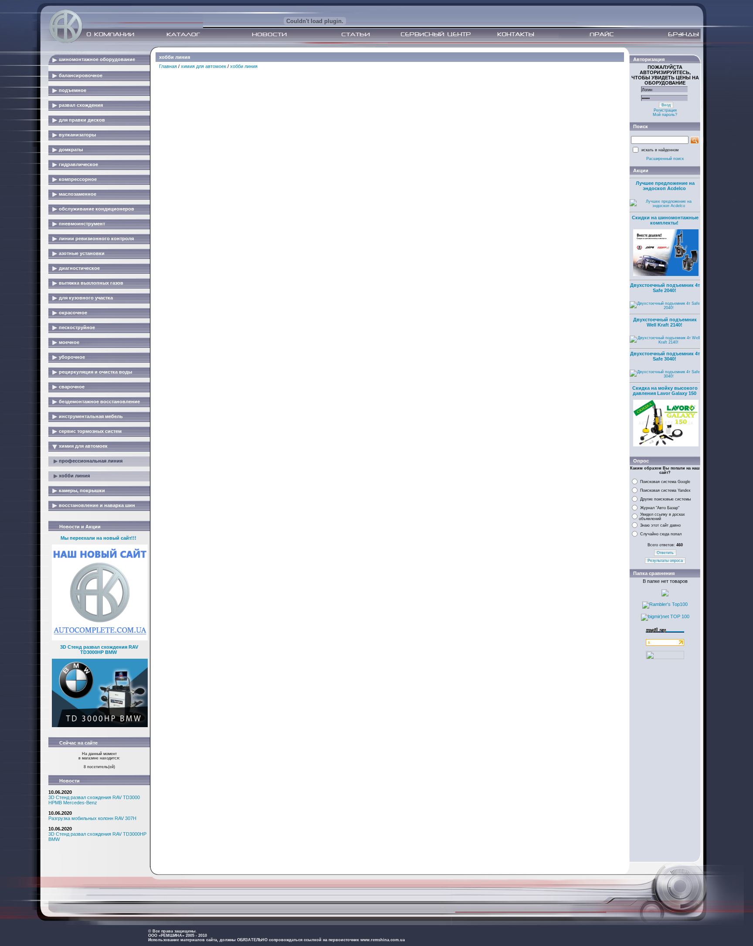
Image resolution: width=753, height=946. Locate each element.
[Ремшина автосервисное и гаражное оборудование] (66, 40)
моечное (69, 342)
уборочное (72, 357)
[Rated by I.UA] (665, 657)
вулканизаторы (77, 134)
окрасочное (73, 312)
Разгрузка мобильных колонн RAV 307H (92, 818)
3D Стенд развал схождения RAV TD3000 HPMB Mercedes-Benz (94, 800)
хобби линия (74, 475)
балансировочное (80, 75)
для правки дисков (82, 120)
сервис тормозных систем (90, 431)
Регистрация (665, 110)
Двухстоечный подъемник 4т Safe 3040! (665, 356)
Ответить (665, 553)
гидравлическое (78, 164)
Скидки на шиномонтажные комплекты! (665, 220)
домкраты (71, 149)
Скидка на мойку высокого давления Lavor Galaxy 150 (665, 390)
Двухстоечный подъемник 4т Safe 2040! (665, 287)
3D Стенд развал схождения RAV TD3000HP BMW (99, 649)
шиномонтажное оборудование (97, 59)
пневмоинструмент (82, 223)
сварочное (72, 386)
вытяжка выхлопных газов (91, 283)
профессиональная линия (90, 460)
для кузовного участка (86, 297)
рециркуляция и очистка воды (95, 371)
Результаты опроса (665, 560)
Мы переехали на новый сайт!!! (98, 538)
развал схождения (81, 105)
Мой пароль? (665, 114)
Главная (168, 66)
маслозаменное (77, 194)
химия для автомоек (83, 446)
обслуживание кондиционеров (96, 208)
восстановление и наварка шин (97, 505)
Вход (666, 105)
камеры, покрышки (82, 490)
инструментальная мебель (91, 416)
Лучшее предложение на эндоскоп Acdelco (665, 185)
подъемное (72, 90)
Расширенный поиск (665, 159)
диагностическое (79, 268)
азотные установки (82, 253)
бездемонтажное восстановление (99, 401)
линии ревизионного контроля (96, 238)
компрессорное (78, 179)
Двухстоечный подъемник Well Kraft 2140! (665, 322)
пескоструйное (77, 327)
